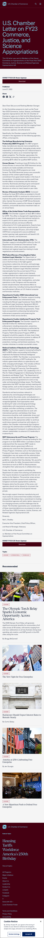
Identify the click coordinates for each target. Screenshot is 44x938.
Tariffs (7, 845)
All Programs (6, 872)
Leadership (6, 884)
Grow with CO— (7, 902)
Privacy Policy (7, 914)
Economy (6, 555)
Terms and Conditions (9, 911)
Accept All (28, 934)
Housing (9, 841)
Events (4, 878)
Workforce (10, 849)
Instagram (5, 896)
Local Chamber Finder (9, 905)
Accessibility (6, 917)
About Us (5, 881)
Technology (26, 555)
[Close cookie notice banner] (40, 921)
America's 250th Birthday (15, 856)
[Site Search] (36, 4)
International (15, 555)
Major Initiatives (7, 875)
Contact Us (6, 887)
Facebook (5, 893)
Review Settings (14, 934)
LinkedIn (5, 890)
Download (22, 81)
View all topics (7, 866)
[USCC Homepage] (22, 827)
